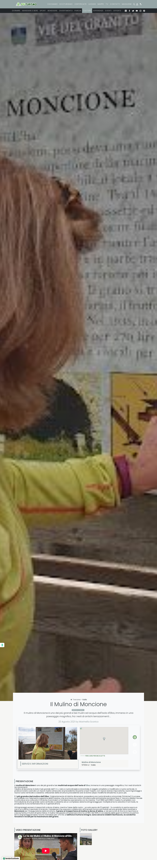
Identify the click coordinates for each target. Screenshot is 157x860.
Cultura (87, 10)
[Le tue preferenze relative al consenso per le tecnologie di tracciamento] (2, 645)
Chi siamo (52, 4)
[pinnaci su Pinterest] (144, 10)
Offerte (117, 10)
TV (107, 4)
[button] (104, 739)
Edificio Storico (78, 710)
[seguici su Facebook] (129, 10)
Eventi (108, 10)
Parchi (77, 10)
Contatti (115, 4)
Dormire (16, 10)
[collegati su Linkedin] (126, 10)
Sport (43, 10)
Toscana (76, 699)
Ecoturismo (66, 4)
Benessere (52, 10)
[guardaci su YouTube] (137, 10)
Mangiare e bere (30, 10)
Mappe (101, 4)
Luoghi (92, 4)
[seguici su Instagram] (140, 10)
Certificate (80, 4)
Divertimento (66, 10)
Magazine (127, 4)
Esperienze (98, 10)
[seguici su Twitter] (133, 10)
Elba (88, 785)
